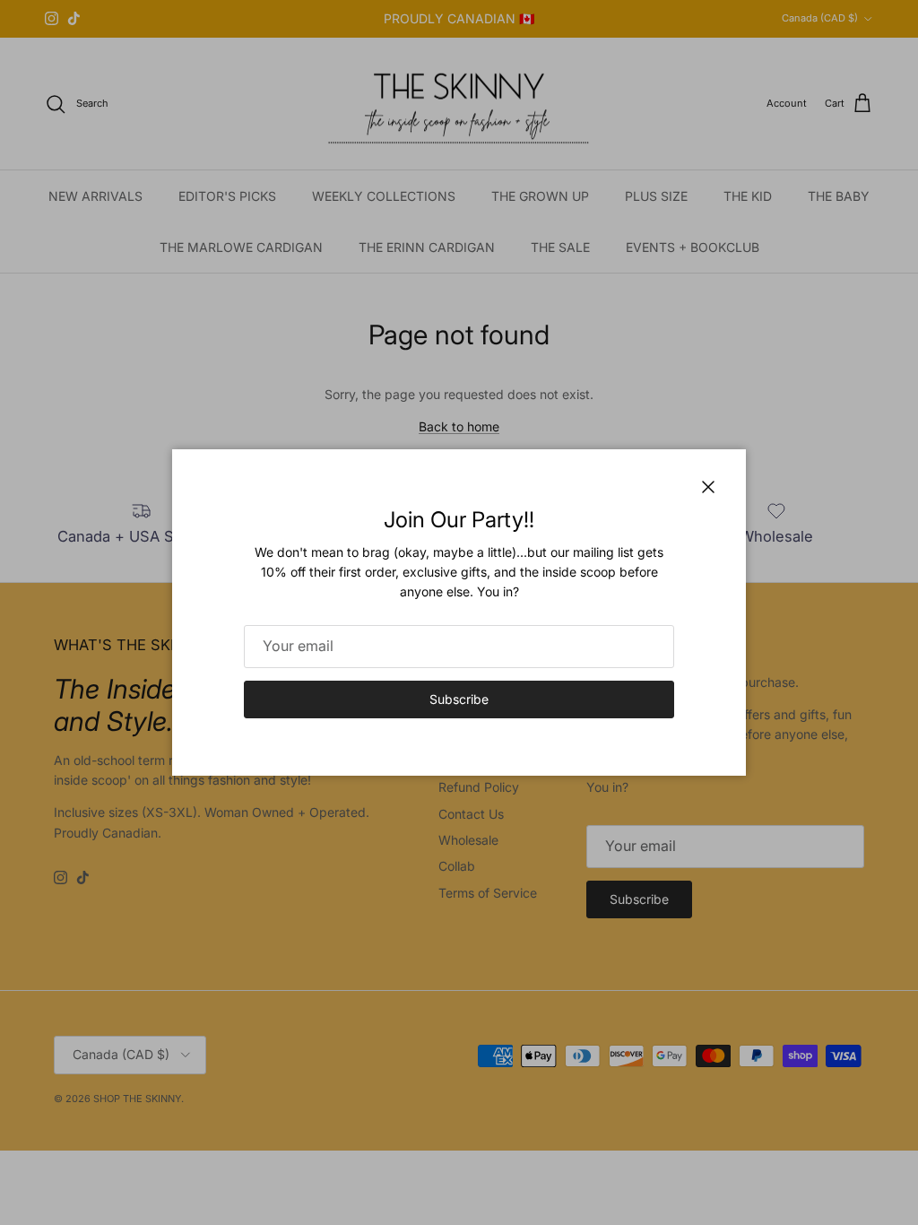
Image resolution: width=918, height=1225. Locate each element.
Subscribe (459, 699)
